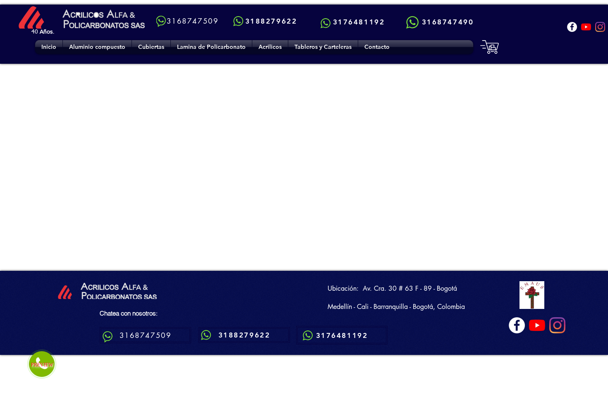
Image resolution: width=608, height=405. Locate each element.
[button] (151, 47)
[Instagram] (600, 27)
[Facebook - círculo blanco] (572, 27)
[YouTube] (586, 27)
